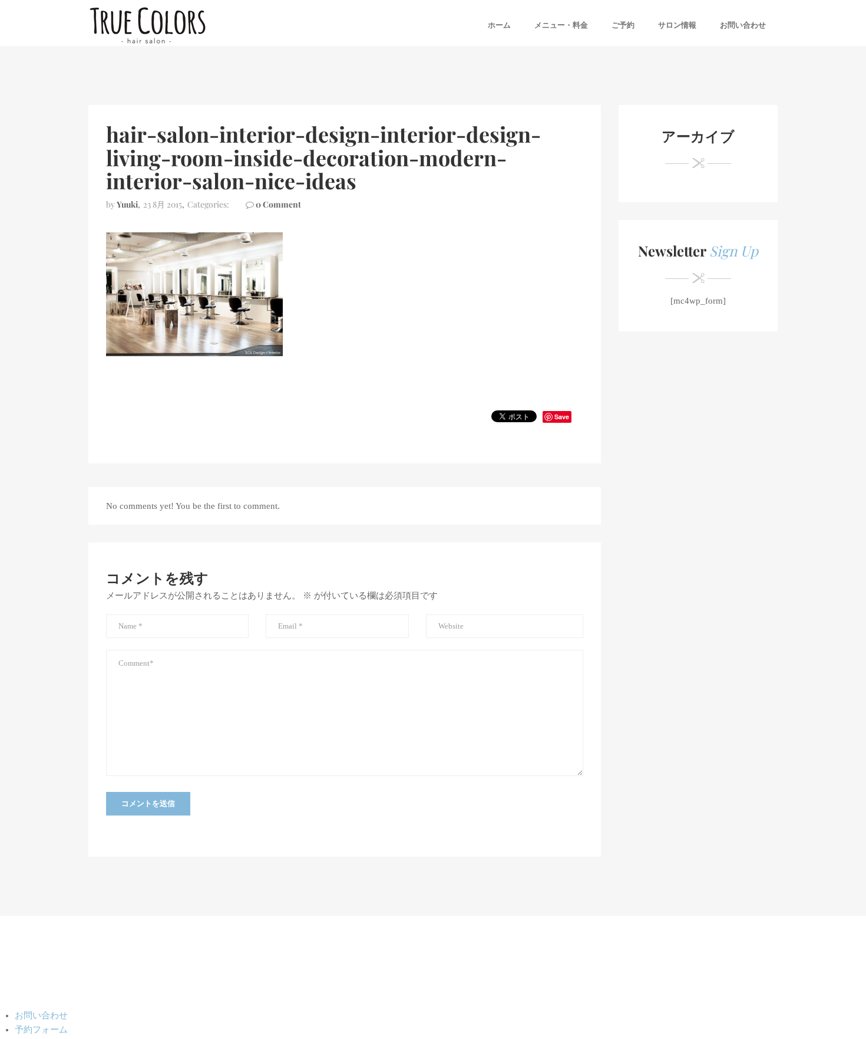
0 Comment (278, 204)
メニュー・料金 (561, 25)
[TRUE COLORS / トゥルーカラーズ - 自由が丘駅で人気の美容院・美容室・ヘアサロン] (147, 25)
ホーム (499, 25)
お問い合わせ (743, 25)
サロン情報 (677, 25)
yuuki (127, 204)
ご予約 (623, 25)
